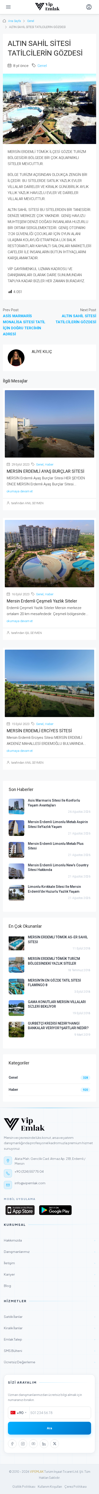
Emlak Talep (49, 1339)
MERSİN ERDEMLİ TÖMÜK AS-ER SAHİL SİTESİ (58, 939)
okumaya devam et (20, 491)
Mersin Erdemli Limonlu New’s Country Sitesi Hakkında (58, 867)
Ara (49, 1428)
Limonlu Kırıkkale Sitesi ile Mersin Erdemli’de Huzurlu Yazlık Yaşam (54, 889)
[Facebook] (12, 1443)
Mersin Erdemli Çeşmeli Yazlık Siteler (42, 600)
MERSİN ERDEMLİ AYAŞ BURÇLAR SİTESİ (45, 471)
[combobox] (19, 1413)
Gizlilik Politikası (23, 1486)
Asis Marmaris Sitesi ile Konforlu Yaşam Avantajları (54, 802)
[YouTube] (33, 1443)
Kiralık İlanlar (49, 1328)
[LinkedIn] (44, 1443)
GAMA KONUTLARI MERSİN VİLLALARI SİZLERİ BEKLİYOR (57, 1004)
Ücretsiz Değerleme (49, 1362)
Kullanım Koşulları (50, 1486)
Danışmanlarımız (49, 1252)
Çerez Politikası (75, 1486)
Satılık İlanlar (49, 1316)
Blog (49, 1286)
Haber (49, 464)
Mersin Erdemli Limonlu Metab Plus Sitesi (56, 846)
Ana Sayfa (14, 21)
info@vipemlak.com (30, 1183)
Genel (30, 21)
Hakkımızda (49, 1240)
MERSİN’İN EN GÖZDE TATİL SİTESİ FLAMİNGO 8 (54, 982)
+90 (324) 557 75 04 (29, 1171)
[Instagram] (23, 1443)
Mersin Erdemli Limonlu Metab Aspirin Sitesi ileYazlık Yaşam (58, 824)
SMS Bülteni (49, 1351)
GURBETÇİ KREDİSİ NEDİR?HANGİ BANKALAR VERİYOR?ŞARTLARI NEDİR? (58, 1025)
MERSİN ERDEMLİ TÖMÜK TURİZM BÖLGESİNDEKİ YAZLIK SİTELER (54, 961)
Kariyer (49, 1274)
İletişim (49, 1263)
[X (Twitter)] (54, 1443)
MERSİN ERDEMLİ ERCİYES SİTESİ (39, 730)
